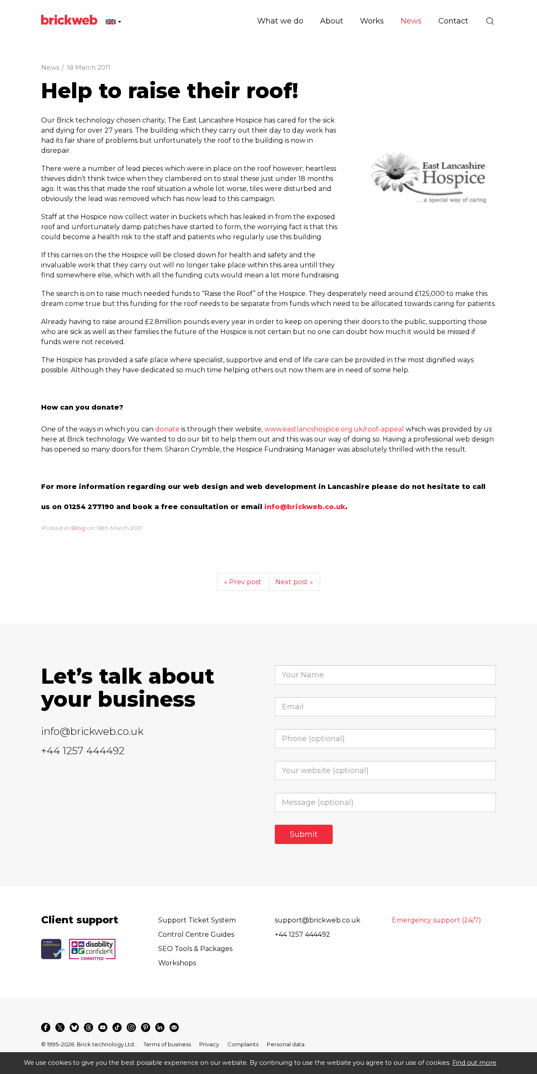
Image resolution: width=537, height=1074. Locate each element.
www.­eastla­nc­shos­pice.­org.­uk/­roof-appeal (334, 429)
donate (167, 429)
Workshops (177, 963)
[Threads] (88, 1027)
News (50, 67)
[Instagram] (131, 1027)
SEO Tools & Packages (195, 949)
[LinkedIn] (160, 1027)
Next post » (294, 582)
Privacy (209, 1044)
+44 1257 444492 (83, 751)
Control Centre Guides (196, 934)
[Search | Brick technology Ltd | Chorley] (490, 21)
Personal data (286, 1044)
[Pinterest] (145, 1027)
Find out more (474, 1062)
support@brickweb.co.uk (317, 920)
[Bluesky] (74, 1027)
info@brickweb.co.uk (92, 731)
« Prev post (242, 582)
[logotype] (429, 182)
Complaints (242, 1044)
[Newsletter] (174, 1027)
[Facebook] (46, 1027)
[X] (60, 1027)
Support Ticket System (197, 920)
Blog (78, 528)
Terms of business (167, 1044)
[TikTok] (117, 1027)
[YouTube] (103, 1027)
